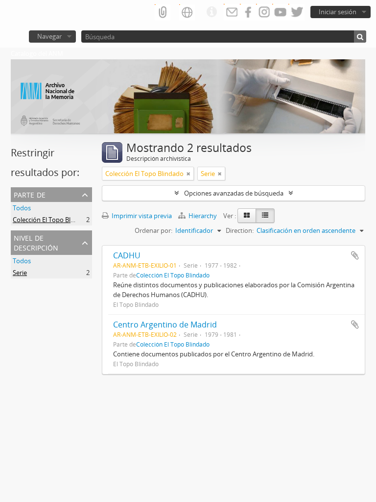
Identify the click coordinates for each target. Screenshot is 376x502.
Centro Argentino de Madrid (165, 324)
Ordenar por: (153, 230)
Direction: (240, 230)
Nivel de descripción (36, 241)
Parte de (30, 194)
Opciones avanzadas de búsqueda (233, 193)
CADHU (127, 255)
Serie (20, 272)
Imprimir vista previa (141, 215)
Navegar (49, 36)
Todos (22, 207)
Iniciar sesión (337, 11)
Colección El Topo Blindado (52, 219)
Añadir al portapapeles (355, 255)
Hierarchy (202, 215)
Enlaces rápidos (211, 12)
